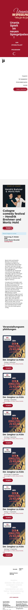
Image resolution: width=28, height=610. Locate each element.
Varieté (21, 364)
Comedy (6, 241)
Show (11, 241)
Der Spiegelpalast (16, 44)
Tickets (9, 228)
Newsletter (14, 580)
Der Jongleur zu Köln (13, 360)
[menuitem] (3, 60)
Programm (15, 50)
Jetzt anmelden (14, 597)
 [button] (25, 71)
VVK (4, 365)
